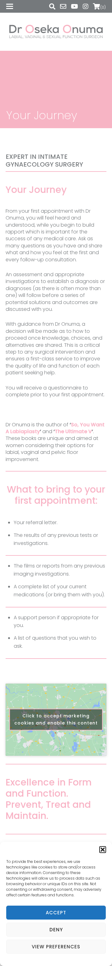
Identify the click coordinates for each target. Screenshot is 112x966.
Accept (56, 912)
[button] (103, 849)
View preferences (56, 946)
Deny (56, 929)
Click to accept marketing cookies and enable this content (56, 719)
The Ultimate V (73, 431)
